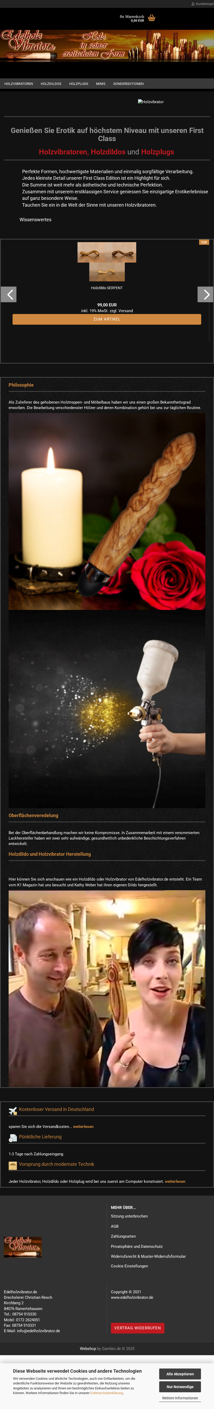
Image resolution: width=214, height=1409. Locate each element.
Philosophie (21, 385)
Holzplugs (78, 84)
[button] (8, 294)
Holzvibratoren (18, 84)
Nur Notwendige (180, 1387)
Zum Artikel (107, 319)
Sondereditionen (128, 84)
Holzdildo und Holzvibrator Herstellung (50, 854)
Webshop (88, 1348)
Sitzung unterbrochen (129, 1216)
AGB (114, 1226)
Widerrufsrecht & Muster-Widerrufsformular (148, 1256)
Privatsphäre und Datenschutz (137, 1246)
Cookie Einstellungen (129, 1266)
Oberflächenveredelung (33, 815)
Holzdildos (51, 84)
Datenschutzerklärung (106, 1393)
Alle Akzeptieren (180, 1374)
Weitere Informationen (180, 1398)
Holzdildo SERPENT (107, 288)
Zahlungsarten (123, 1236)
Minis (100, 84)
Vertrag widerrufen (137, 1328)
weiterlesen (83, 1126)
